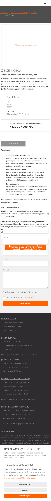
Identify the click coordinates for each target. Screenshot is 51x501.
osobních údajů (29, 297)
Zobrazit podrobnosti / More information (20, 478)
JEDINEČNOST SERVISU (10, 359)
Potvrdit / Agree (25, 496)
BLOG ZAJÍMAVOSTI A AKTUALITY (15, 407)
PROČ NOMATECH (8, 319)
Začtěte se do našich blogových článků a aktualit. (18, 424)
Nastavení (25, 490)
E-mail (6, 248)
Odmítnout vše (24, 484)
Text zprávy (7, 270)
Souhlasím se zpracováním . (20, 297)
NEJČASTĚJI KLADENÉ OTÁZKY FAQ (15, 379)
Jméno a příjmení (9, 227)
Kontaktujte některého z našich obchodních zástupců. (19, 354)
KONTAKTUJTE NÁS (8, 338)
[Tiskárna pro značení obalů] (26, 45)
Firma (5, 259)
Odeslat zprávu (24, 303)
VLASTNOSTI (13, 144)
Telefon (6, 237)
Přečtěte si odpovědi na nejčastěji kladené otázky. (18, 399)
